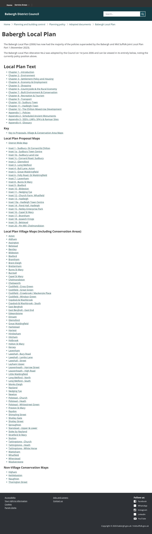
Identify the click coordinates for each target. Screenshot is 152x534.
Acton (12, 235)
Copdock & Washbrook (21, 299)
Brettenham (15, 266)
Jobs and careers (60, 497)
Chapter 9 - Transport (20, 99)
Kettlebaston (15, 475)
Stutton (12, 438)
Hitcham (13, 337)
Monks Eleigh (16, 384)
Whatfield (14, 455)
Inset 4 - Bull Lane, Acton (22, 168)
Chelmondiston (17, 279)
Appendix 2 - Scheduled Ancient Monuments (32, 115)
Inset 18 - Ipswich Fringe (21, 218)
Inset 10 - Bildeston (19, 188)
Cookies (8, 504)
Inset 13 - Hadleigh (18, 198)
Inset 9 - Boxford (17, 185)
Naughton (14, 478)
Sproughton (15, 424)
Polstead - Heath (17, 401)
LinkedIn (141, 514)
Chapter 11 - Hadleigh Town (23, 105)
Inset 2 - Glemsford (19, 161)
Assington (14, 242)
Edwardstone (16, 313)
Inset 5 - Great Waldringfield (23, 171)
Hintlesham (15, 333)
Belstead (13, 245)
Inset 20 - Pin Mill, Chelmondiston (26, 225)
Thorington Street (18, 482)
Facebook (142, 501)
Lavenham (14, 350)
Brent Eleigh (15, 262)
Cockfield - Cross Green (21, 286)
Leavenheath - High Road (22, 370)
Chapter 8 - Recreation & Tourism (26, 95)
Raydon (13, 411)
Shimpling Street (17, 414)
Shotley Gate (15, 418)
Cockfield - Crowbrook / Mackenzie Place (30, 293)
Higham (13, 472)
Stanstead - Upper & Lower (23, 428)
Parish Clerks (10, 508)
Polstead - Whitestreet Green (24, 404)
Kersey (12, 347)
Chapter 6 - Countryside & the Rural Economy (33, 88)
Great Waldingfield (18, 323)
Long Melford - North (20, 377)
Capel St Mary (16, 276)
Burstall (13, 272)
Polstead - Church (18, 397)
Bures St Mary (16, 269)
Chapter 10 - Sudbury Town (23, 102)
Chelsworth (15, 283)
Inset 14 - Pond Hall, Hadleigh (24, 205)
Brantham (14, 259)
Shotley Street (16, 421)
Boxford (13, 256)
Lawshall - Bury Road (20, 353)
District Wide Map (18, 142)
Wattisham (14, 451)
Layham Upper (16, 364)
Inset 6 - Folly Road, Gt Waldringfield (28, 175)
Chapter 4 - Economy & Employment (28, 82)
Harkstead (14, 326)
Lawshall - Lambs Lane (21, 357)
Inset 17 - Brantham (19, 215)
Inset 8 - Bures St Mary (20, 181)
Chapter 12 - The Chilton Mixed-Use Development (35, 109)
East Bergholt (16, 306)
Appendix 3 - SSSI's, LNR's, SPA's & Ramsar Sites (34, 119)
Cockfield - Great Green (21, 289)
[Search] (142, 14)
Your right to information (16, 501)
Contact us (58, 501)
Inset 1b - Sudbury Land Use (24, 154)
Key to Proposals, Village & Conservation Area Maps (36, 132)
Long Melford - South (20, 380)
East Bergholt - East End (21, 310)
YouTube (142, 519)
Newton (13, 394)
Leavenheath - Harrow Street (24, 367)
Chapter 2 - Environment (22, 75)
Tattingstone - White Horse (23, 448)
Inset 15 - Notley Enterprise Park (26, 208)
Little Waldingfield (18, 374)
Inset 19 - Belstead (18, 222)
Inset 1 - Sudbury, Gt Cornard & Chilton (29, 148)
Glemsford (14, 320)
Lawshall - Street (17, 360)
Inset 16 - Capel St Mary (21, 212)
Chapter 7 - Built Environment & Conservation (33, 92)
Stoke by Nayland (18, 431)
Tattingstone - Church (20, 441)
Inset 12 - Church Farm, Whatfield (26, 195)
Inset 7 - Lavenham (19, 178)
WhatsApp (142, 506)
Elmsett (13, 316)
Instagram (142, 510)
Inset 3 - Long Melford (20, 165)
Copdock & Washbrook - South (25, 303)
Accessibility (10, 497)
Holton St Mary (16, 343)
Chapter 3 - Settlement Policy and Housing (31, 78)
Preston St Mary (17, 407)
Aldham (13, 239)
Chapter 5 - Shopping (20, 85)
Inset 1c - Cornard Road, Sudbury (26, 158)
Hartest (13, 330)
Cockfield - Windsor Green (22, 296)
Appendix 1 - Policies (19, 112)
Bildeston (14, 252)
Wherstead (14, 458)
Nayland (13, 387)
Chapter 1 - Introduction (21, 72)
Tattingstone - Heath (19, 445)
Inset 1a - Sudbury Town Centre (25, 151)
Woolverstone (16, 461)
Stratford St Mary (18, 434)
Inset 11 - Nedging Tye (20, 192)
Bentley (13, 249)
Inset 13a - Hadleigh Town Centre (26, 202)
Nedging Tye (15, 391)
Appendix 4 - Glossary (20, 122)
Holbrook (13, 340)
